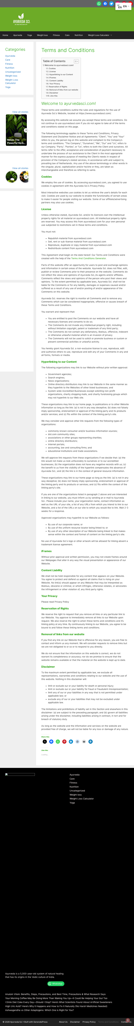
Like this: (54, 96)
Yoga (29, 35)
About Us (63, 1022)
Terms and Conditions (108, 1022)
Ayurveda (17, 35)
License (52, 71)
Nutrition (79, 35)
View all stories (20, 112)
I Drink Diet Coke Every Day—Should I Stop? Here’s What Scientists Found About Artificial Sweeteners (58, 1002)
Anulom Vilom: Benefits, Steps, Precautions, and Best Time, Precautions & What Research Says (55, 994)
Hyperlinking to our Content (61, 74)
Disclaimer (53, 93)
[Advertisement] (16, 235)
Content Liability (56, 81)
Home (5, 35)
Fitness (56, 35)
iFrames (52, 78)
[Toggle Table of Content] (75, 61)
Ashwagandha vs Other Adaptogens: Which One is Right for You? (39, 1010)
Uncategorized (13, 72)
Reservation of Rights (58, 87)
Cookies (52, 68)
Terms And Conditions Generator (88, 258)
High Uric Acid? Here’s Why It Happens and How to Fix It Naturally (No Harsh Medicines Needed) (56, 1006)
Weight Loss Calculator (98, 35)
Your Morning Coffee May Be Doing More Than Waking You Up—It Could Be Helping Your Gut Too (56, 998)
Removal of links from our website (63, 90)
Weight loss (42, 35)
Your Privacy (54, 84)
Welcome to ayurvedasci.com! (59, 65)
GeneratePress (41, 1022)
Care (67, 35)
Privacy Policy (89, 1022)
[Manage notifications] (128, 1020)
